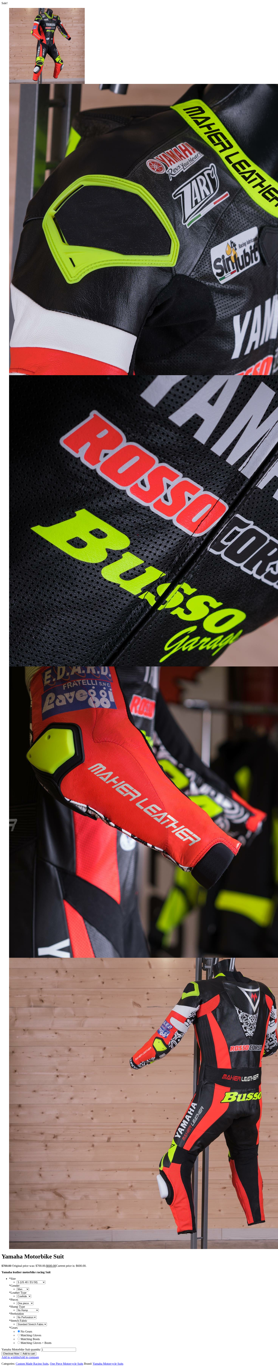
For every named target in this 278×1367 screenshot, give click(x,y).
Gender (14, 1285)
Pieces (13, 1299)
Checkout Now (11, 1353)
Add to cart (29, 1353)
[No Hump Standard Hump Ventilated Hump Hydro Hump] (28, 1310)
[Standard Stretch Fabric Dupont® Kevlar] (32, 1324)
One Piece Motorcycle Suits (66, 1363)
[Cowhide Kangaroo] (24, 1296)
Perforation (16, 1313)
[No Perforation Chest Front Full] (26, 1317)
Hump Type (17, 1306)
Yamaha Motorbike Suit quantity (21, 1349)
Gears (13, 1327)
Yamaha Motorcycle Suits (108, 1363)
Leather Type (17, 1292)
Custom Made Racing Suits (32, 1363)
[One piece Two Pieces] (25, 1303)
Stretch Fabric (18, 1320)
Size (12, 1278)
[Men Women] (23, 1289)
